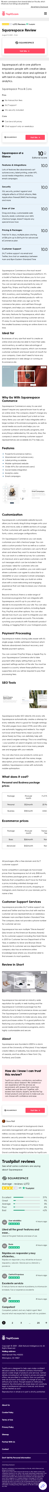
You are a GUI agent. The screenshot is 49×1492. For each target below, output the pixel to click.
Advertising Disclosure (39, 7)
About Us (6, 1405)
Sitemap (5, 1434)
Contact (5, 1449)
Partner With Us (8, 1442)
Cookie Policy (7, 1412)
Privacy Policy (8, 1427)
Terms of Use (7, 1420)
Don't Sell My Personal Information (16, 1457)
